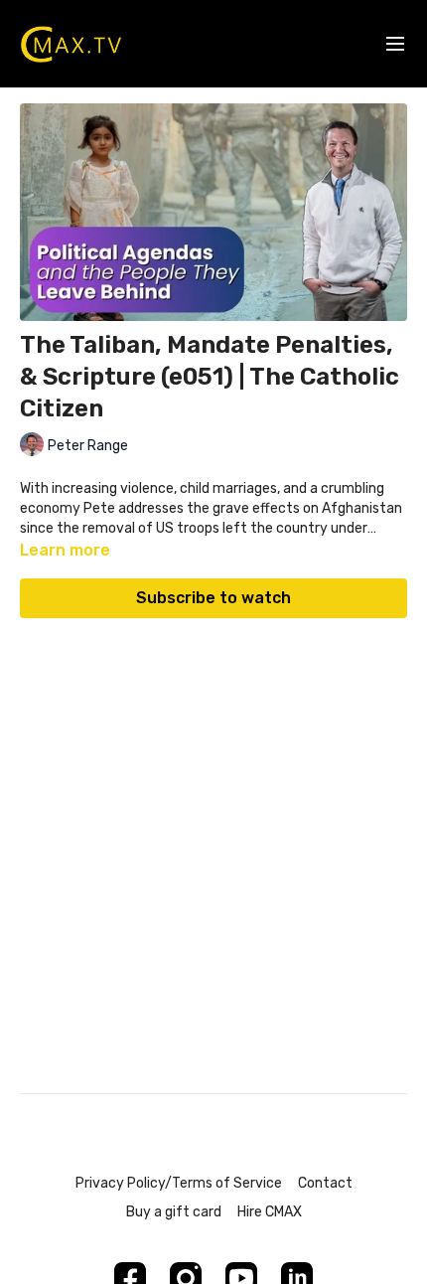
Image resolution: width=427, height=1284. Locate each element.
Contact (325, 1183)
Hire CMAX (269, 1212)
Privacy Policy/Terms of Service (178, 1183)
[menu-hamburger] (395, 44)
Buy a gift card (173, 1212)
